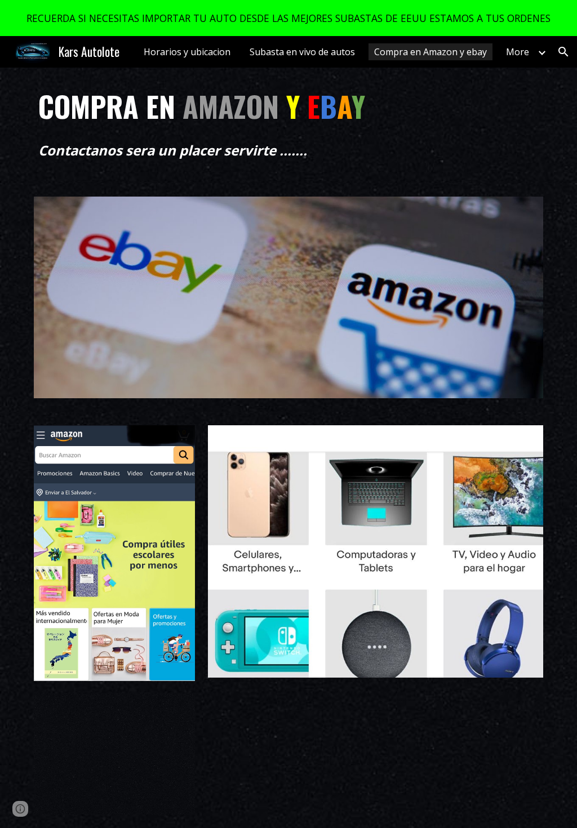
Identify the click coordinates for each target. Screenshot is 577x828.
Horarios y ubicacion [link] (187, 52)
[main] (245, 106)
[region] (288, 18)
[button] (563, 51)
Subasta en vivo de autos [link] (302, 52)
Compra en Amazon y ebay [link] (430, 52)
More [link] (517, 52)
